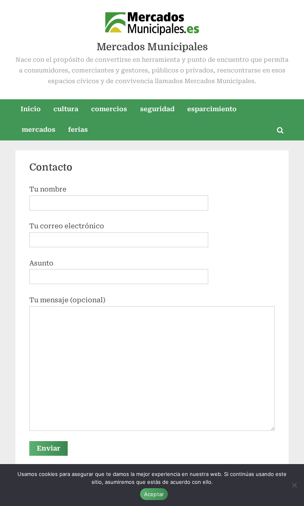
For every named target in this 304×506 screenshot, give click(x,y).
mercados (38, 129)
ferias (78, 129)
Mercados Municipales (152, 47)
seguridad (157, 109)
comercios (109, 109)
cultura (65, 109)
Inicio (31, 109)
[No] (294, 485)
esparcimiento (212, 109)
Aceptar (154, 494)
